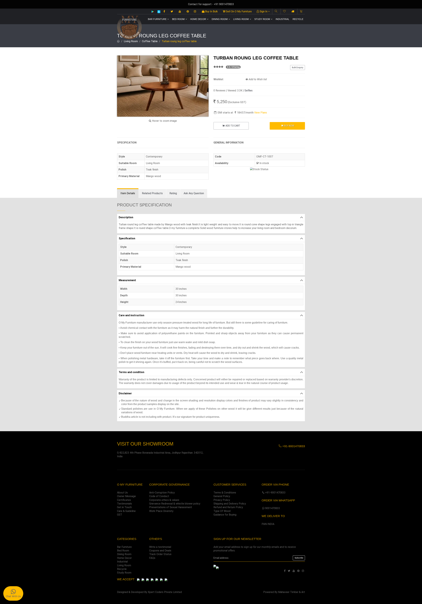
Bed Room (178, 19)
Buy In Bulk (211, 11)
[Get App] (217, 567)
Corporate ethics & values (164, 500)
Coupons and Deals (160, 550)
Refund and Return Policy (228, 507)
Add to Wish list (257, 79)
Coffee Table (150, 41)
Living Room (241, 19)
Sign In (263, 11)
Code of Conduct (159, 496)
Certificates (124, 500)
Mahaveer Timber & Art (291, 592)
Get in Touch (124, 507)
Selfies (248, 90)
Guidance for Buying (224, 514)
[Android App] (152, 11)
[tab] (127, 193)
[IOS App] (157, 11)
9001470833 (272, 508)
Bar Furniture (157, 19)
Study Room (262, 19)
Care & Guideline (126, 511)
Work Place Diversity (161, 511)
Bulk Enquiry (297, 67)
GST (119, 514)
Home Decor (198, 19)
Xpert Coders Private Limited (165, 592)
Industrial (282, 19)
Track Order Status (160, 554)
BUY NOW (289, 125)
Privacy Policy (221, 500)
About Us (122, 492)
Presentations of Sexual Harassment (170, 507)
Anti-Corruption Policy (162, 492)
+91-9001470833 (275, 492)
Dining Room (220, 19)
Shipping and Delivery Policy (229, 503)
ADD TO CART (232, 125)
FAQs (152, 558)
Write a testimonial (160, 546)
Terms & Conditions (224, 492)
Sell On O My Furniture (238, 11)
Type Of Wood (221, 511)
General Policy (221, 496)
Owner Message (126, 496)
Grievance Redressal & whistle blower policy (174, 503)
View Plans (260, 112)
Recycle (298, 19)
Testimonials (124, 503)
